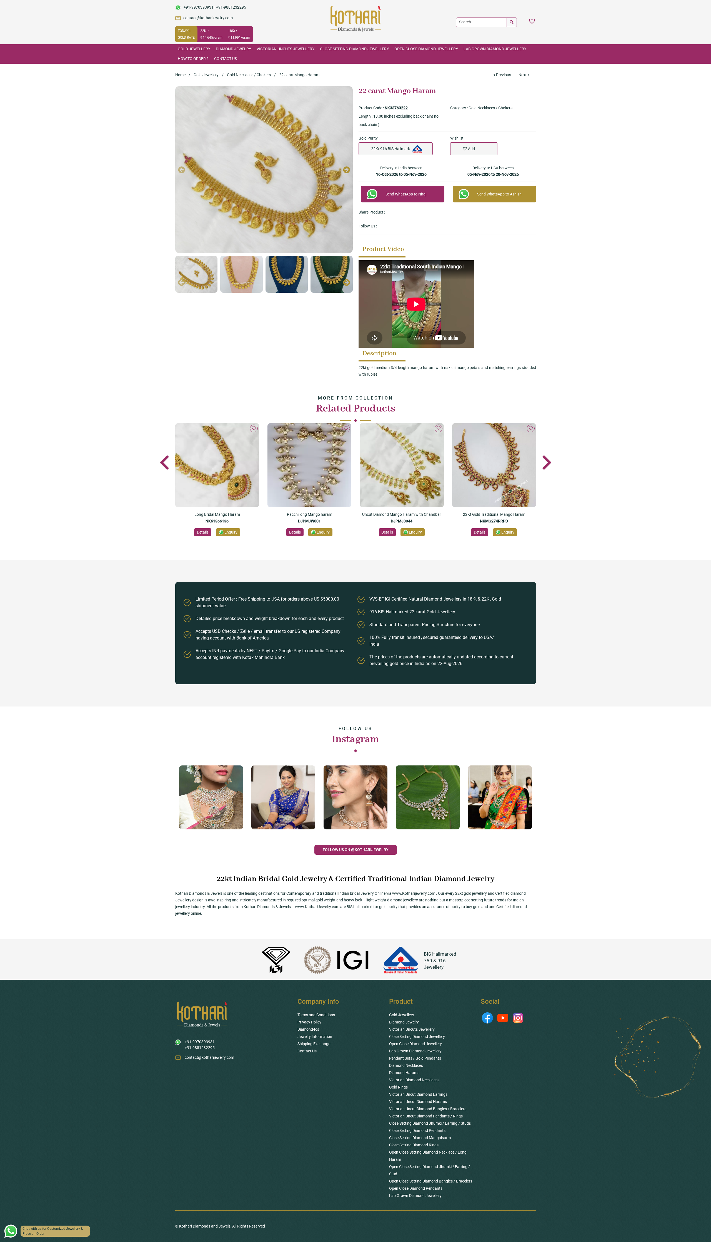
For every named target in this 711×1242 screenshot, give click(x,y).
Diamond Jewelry (233, 49)
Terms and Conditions (316, 1015)
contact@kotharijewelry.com (208, 18)
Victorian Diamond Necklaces (414, 1080)
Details (203, 532)
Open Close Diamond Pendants (415, 1188)
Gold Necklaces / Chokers (249, 75)
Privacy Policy (309, 1022)
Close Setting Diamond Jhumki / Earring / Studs (430, 1123)
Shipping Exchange (313, 1044)
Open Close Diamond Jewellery (426, 49)
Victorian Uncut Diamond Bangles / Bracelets (427, 1109)
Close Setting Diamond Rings (414, 1145)
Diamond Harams (404, 1072)
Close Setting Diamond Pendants (417, 1130)
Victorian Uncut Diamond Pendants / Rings (426, 1116)
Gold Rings (398, 1087)
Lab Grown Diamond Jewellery (495, 49)
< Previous (502, 75)
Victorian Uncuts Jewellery (285, 49)
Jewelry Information (314, 1036)
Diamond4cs (308, 1029)
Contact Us (225, 58)
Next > (524, 75)
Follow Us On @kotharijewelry (356, 849)
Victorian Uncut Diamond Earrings (418, 1094)
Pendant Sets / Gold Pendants (415, 1058)
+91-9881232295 (231, 7)
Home (180, 75)
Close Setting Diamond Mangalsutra (420, 1138)
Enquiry (230, 532)
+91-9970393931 (199, 7)
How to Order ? (193, 58)
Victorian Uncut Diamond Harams (418, 1101)
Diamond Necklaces (406, 1065)
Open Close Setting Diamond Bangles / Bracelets (430, 1181)
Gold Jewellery (194, 49)
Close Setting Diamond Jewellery (354, 49)
